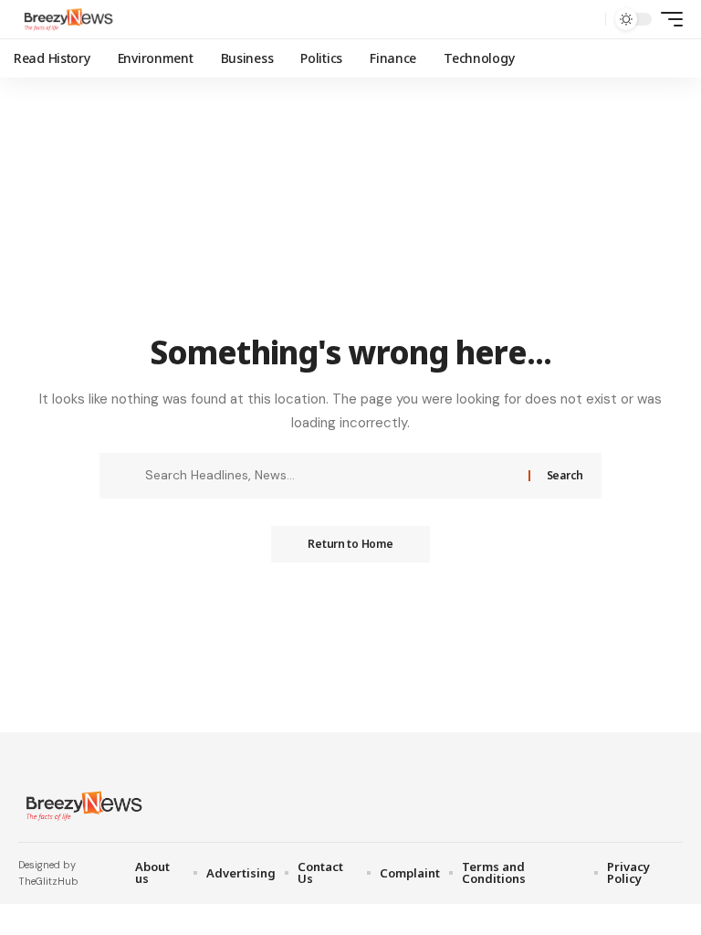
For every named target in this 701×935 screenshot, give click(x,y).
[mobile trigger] (667, 19)
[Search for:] (329, 476)
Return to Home (350, 544)
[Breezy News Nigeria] (66, 19)
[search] (587, 19)
